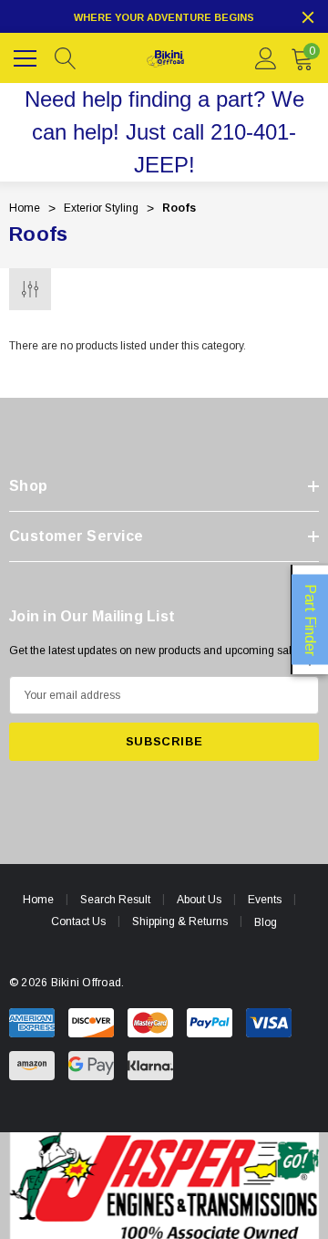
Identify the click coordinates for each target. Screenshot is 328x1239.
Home (38, 899)
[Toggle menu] (27, 55)
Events (265, 899)
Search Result (115, 899)
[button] (164, 1185)
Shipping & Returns (180, 921)
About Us (199, 899)
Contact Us (78, 921)
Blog (265, 922)
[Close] (307, 17)
